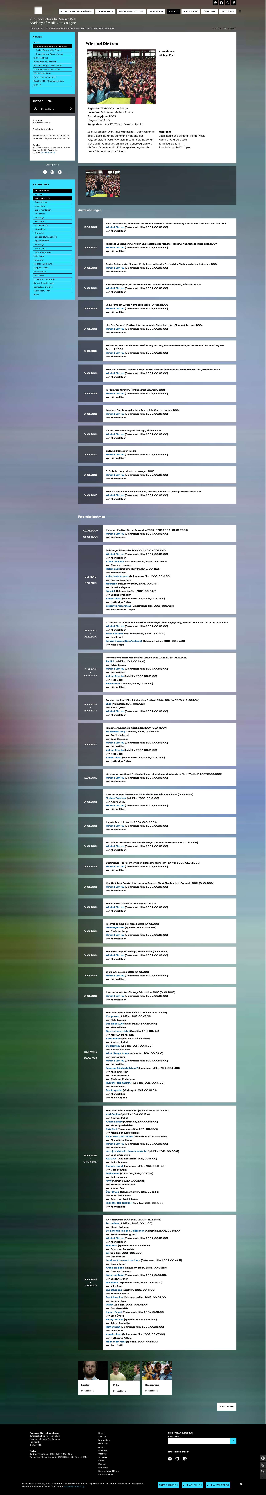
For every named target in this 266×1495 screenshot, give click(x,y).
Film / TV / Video (89, 28)
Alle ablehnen (192, 1485)
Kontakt (102, 1464)
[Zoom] (103, 183)
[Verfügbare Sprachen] (215, 2)
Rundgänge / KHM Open (45, 62)
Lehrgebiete (105, 11)
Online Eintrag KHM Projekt (48, 50)
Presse (101, 1461)
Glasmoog (156, 11)
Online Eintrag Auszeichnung (49, 54)
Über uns (209, 11)
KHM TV (37, 85)
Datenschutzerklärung (108, 1471)
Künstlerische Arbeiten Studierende (62, 28)
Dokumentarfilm (106, 28)
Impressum (103, 1467)
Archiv (173, 11)
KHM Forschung (41, 58)
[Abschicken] (233, 1441)
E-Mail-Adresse (174, 1436)
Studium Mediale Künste (76, 11)
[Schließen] (241, 1484)
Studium (102, 1436)
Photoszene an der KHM (45, 77)
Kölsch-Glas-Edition (42, 73)
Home (32, 28)
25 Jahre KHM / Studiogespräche (49, 81)
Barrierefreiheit (105, 1474)
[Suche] (227, 2)
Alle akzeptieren (218, 1485)
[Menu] (240, 11)
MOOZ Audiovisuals (131, 11)
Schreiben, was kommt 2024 (47, 69)
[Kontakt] (221, 2)
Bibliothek (190, 11)
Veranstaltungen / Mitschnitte (48, 65)
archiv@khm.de (48, 152)
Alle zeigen (226, 1406)
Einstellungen (168, 1485)
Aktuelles (227, 11)
